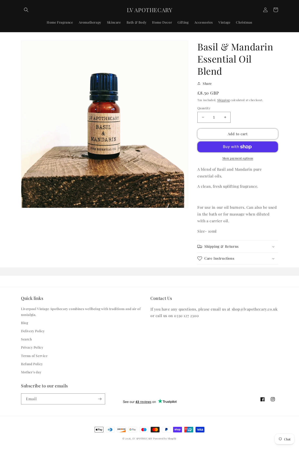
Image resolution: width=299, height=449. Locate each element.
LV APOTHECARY (142, 438)
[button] (26, 10)
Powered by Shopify (165, 438)
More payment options (237, 158)
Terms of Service (34, 356)
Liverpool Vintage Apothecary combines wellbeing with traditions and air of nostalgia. (81, 312)
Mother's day (31, 372)
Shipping (223, 100)
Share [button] (207, 83)
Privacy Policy (32, 347)
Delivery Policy (33, 331)
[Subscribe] (100, 398)
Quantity (203, 108)
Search (26, 339)
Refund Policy (32, 364)
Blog (24, 323)
